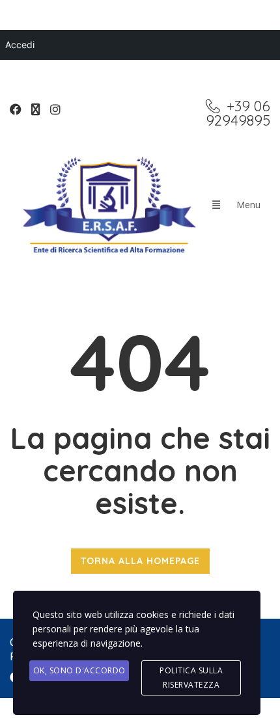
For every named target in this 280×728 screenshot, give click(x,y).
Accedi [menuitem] (20, 44)
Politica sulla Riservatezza (191, 677)
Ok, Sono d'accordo (79, 670)
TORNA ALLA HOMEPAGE (140, 561)
